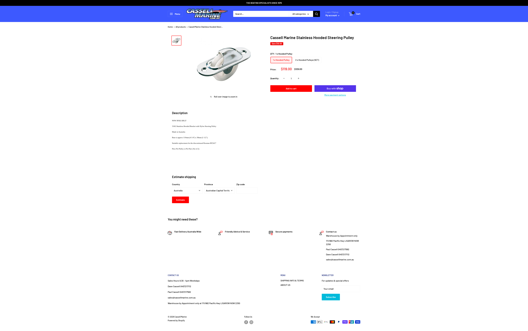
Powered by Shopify (176, 320)
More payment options (335, 95)
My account (331, 15)
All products (181, 27)
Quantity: (274, 78)
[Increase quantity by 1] (298, 78)
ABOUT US (285, 285)
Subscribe (331, 297)
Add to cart (291, 88)
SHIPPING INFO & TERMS (292, 280)
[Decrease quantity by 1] (284, 78)
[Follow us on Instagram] (251, 322)
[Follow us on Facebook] (246, 322)
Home (170, 27)
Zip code (240, 184)
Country (176, 184)
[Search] (316, 14)
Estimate (180, 199)
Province (208, 184)
